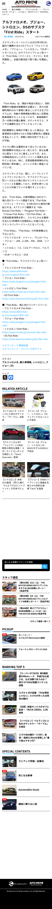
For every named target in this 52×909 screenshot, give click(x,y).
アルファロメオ (10, 362)
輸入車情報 (8, 36)
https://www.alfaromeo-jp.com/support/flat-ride (15, 313)
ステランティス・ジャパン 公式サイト (22, 348)
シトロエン (38, 362)
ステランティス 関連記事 (15, 345)
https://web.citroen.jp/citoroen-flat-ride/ (24, 332)
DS (12, 365)
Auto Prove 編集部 (42, 36)
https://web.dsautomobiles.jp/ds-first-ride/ (25, 298)
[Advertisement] (26, 528)
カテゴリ (6, 358)
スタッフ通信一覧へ (39, 621)
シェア (5, 373)
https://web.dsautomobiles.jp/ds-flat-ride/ (25, 339)
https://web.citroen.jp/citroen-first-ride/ (24, 291)
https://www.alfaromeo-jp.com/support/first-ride (15, 272)
